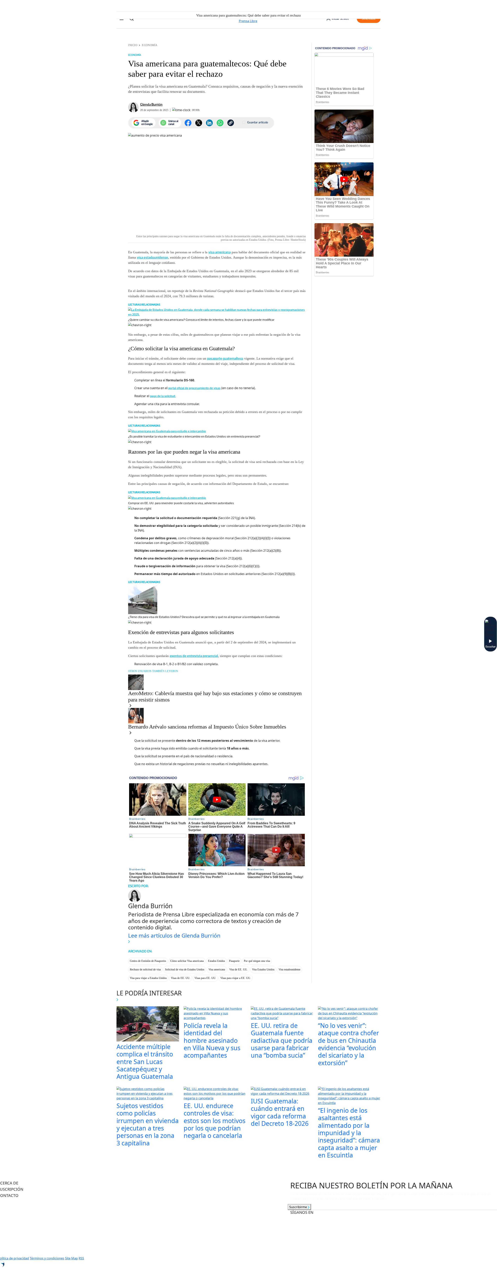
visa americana (219, 252)
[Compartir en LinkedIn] (209, 122)
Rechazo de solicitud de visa (145, 969)
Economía (149, 45)
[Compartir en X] (198, 122)
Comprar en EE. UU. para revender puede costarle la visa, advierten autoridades (181, 503)
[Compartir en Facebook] (188, 122)
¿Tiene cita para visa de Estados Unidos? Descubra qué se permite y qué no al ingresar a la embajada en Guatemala (204, 617)
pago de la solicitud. (163, 396)
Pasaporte (234, 960)
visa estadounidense (152, 257)
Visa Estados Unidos (263, 969)
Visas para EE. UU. (205, 978)
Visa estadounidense (289, 969)
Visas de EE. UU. (180, 978)
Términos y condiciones (47, 1258)
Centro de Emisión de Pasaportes (148, 960)
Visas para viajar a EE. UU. (235, 978)
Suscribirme (298, 1207)
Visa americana (217, 969)
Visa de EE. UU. (238, 969)
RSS (81, 1258)
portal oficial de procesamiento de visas (194, 388)
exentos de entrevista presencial (194, 656)
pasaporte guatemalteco (225, 358)
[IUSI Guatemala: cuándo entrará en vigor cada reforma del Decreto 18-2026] (282, 1091)
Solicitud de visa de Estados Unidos (184, 969)
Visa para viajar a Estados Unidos (148, 978)
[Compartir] (220, 122)
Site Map (71, 1258)
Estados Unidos (216, 960)
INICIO (132, 45)
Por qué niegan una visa (257, 960)
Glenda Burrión (151, 104)
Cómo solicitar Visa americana (187, 960)
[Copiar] (230, 123)
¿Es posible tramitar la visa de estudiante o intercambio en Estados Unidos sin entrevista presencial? (194, 436)
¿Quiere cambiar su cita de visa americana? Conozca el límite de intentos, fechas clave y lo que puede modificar (201, 320)
